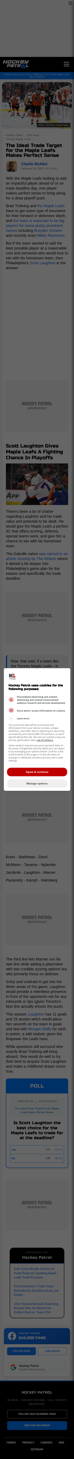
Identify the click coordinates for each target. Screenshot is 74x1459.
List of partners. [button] (45, 740)
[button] (37, 718)
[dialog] (37, 729)
